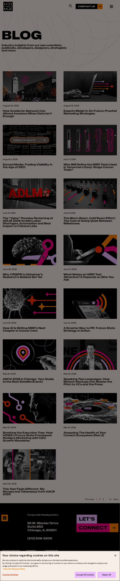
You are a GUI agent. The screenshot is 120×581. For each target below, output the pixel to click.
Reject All (106, 575)
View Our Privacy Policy (14, 569)
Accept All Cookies (85, 575)
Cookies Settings (10, 574)
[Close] (115, 555)
